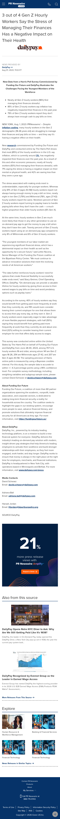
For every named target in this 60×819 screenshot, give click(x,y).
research (11, 145)
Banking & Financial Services (44, 732)
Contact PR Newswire (30, 781)
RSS (30, 810)
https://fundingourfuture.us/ (32, 419)
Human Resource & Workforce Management (12, 733)
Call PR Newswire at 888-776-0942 (30, 797)
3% (37, 155)
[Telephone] (49, 4)
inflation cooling (10, 127)
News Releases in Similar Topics (16, 763)
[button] (30, 47)
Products (29, 784)
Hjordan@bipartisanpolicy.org (23, 507)
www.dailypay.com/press (31, 470)
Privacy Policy (23, 807)
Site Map (21, 810)
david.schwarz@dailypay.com (42, 377)
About (29, 787)
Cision (35, 814)
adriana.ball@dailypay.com (22, 496)
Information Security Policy (44, 807)
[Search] (56, 4)
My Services (28, 790)
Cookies (39, 810)
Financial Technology (11, 757)
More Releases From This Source (17, 697)
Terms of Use (8, 807)
